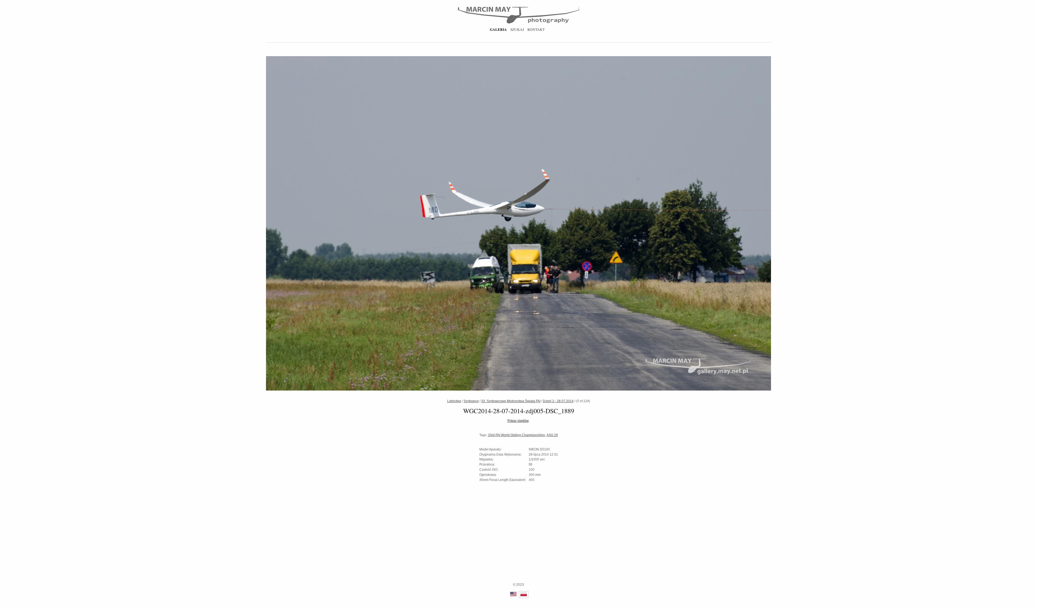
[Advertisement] (518, 544)
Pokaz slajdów (518, 421)
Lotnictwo (454, 401)
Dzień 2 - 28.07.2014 (558, 401)
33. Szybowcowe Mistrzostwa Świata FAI (510, 401)
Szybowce (471, 401)
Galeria (498, 29)
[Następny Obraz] (642, 224)
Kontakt (536, 29)
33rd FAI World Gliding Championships (516, 435)
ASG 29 (552, 435)
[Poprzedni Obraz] (395, 224)
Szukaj (517, 29)
